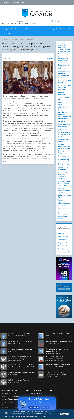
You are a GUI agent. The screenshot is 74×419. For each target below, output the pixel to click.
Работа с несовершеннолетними (64, 190)
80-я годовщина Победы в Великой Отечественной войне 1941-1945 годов (64, 48)
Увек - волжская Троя (64, 209)
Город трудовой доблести (64, 81)
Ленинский (62, 246)
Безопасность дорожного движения (63, 67)
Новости (14, 39)
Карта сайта (14, 402)
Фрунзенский (63, 252)
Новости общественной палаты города (64, 146)
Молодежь (62, 129)
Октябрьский (63, 249)
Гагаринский (63, 237)
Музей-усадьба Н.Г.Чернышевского (64, 134)
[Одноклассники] (55, 390)
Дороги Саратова (62, 93)
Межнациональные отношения (64, 125)
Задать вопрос (34, 407)
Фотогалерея (64, 29)
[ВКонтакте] (51, 390)
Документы (34, 29)
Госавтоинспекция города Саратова (64, 87)
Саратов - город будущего (64, 196)
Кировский (62, 243)
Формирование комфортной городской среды (64, 215)
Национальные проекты (64, 140)
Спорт (60, 200)
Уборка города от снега (64, 204)
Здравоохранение (64, 98)
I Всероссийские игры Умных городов (64, 59)
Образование (63, 156)
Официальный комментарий (63, 160)
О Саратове (7, 29)
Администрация (20, 29)
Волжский (62, 234)
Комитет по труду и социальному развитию (63, 105)
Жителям (55, 21)
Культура (61, 121)
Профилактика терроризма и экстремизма (64, 183)
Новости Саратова (26, 39)
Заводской (62, 240)
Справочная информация (13, 2)
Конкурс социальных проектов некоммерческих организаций (64, 114)
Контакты (6, 34)
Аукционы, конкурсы (49, 29)
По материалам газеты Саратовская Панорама (64, 167)
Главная (4, 39)
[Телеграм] (59, 390)
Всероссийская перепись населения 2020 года (64, 74)
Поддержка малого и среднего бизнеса (63, 175)
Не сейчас (45, 407)
